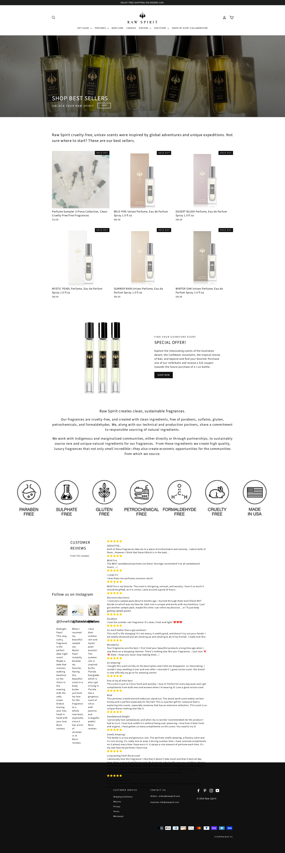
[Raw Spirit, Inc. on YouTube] (217, 790)
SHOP (104, 105)
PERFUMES (100, 28)
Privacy (117, 806)
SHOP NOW (163, 375)
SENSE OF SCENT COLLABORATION (190, 28)
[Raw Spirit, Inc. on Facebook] (198, 790)
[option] (142, 76)
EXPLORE (144, 28)
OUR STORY (160, 28)
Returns (117, 801)
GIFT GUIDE (83, 28)
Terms (116, 811)
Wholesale (118, 816)
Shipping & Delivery (123, 796)
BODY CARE (117, 28)
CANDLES (131, 28)
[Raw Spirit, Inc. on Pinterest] (205, 790)
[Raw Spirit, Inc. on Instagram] (211, 790)
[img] (157, 541)
